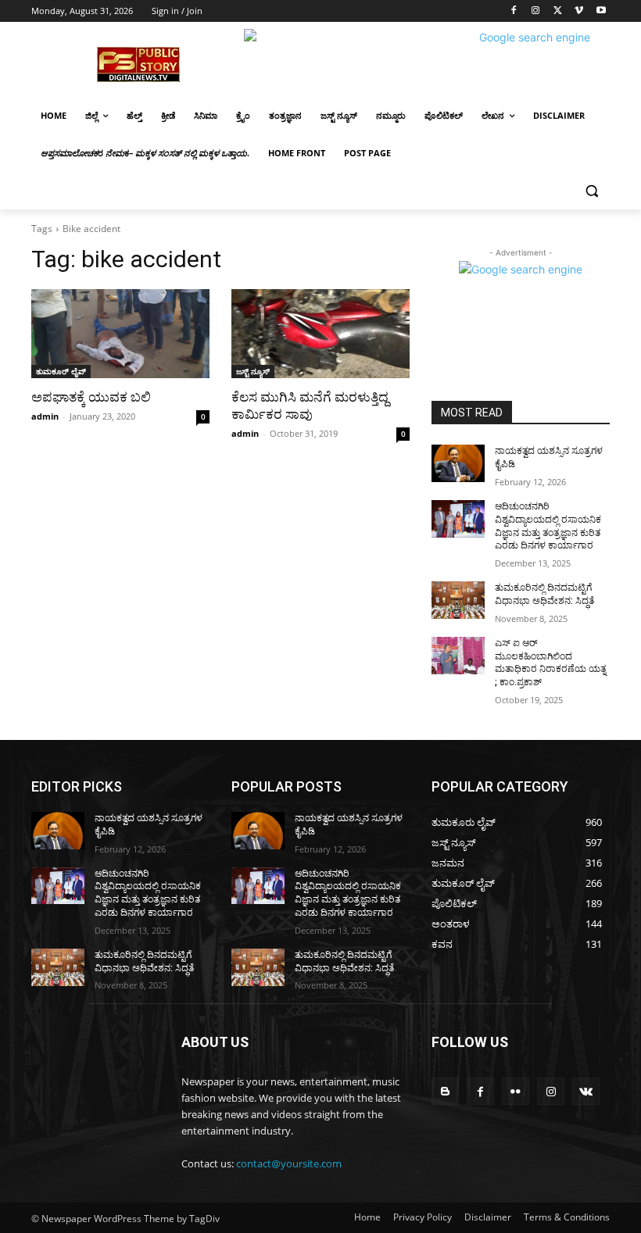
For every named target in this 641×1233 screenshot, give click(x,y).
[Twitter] (558, 11)
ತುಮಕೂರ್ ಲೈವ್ (61, 371)
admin (45, 416)
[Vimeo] (579, 11)
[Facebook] (514, 11)
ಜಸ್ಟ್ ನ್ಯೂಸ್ (253, 371)
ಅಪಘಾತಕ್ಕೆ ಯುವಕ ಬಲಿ (91, 397)
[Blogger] (445, 1091)
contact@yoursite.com (289, 1163)
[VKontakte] (586, 1091)
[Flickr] (515, 1091)
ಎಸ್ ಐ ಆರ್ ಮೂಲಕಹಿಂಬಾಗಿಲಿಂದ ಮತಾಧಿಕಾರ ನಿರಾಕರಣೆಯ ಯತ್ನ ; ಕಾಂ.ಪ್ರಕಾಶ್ (550, 663)
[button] (591, 191)
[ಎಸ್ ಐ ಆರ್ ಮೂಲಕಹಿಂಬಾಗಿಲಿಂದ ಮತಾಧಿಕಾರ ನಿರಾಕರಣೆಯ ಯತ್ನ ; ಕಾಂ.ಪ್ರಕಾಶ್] (458, 655)
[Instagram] (536, 11)
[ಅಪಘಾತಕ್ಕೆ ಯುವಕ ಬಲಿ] (120, 333)
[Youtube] (601, 11)
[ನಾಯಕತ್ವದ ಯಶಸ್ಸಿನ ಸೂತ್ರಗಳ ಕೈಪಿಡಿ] (458, 463)
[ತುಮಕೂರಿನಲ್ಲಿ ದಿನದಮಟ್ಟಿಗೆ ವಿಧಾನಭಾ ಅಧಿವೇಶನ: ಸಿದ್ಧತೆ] (458, 600)
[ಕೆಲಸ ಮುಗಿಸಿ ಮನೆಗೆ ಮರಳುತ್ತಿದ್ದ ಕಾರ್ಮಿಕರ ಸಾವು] (320, 333)
